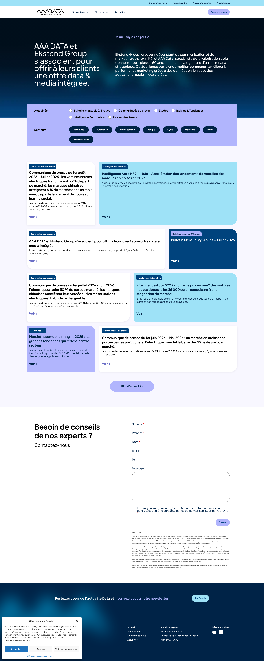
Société (138, 424)
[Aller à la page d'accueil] (50, 12)
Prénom (138, 433)
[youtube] (214, 632)
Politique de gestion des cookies (40, 656)
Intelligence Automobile (89, 117)
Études (163, 110)
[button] (77, 620)
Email (136, 450)
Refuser (40, 649)
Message (139, 468)
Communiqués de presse (134, 110)
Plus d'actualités (132, 386)
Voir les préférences (66, 649)
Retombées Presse (125, 117)
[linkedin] (221, 632)
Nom (136, 441)
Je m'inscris (200, 598)
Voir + (33, 217)
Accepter (16, 649)
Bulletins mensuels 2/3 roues (92, 110)
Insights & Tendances (190, 110)
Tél (134, 459)
